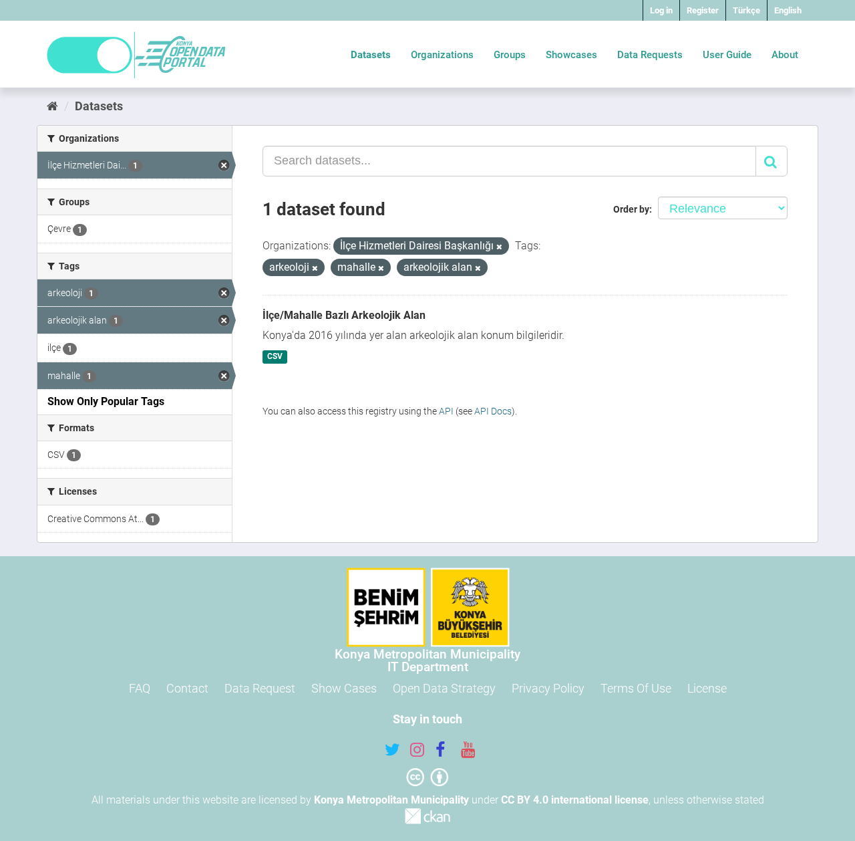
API (446, 411)
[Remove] (499, 247)
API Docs (493, 411)
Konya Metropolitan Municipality (391, 800)
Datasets (371, 55)
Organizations (442, 55)
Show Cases (344, 688)
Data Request (259, 688)
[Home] (52, 106)
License (707, 688)
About (785, 55)
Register (703, 10)
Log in (661, 10)
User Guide (727, 55)
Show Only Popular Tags (105, 401)
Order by (631, 209)
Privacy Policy (548, 688)
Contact (187, 688)
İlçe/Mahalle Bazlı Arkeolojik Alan (344, 315)
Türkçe (746, 10)
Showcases (571, 55)
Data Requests (650, 55)
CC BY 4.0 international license (575, 800)
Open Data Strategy (444, 688)
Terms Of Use (636, 688)
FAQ (139, 688)
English (788, 10)
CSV (275, 357)
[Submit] (771, 161)
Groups (510, 55)
